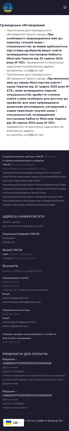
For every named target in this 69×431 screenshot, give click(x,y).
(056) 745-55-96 (11, 314)
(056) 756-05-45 (11, 342)
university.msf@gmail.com (19, 322)
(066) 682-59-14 (11, 290)
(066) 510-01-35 (11, 282)
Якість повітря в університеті (23, 271)
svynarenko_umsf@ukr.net (25, 70)
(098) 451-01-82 (11, 286)
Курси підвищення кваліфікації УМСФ (24, 168)
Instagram (29, 164)
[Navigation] (64, 7)
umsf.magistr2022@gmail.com (22, 302)
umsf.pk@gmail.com (15, 298)
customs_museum (25, 258)
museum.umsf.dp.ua (20, 254)
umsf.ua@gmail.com (15, 326)
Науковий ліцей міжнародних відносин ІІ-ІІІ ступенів (31, 172)
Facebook (50, 156)
